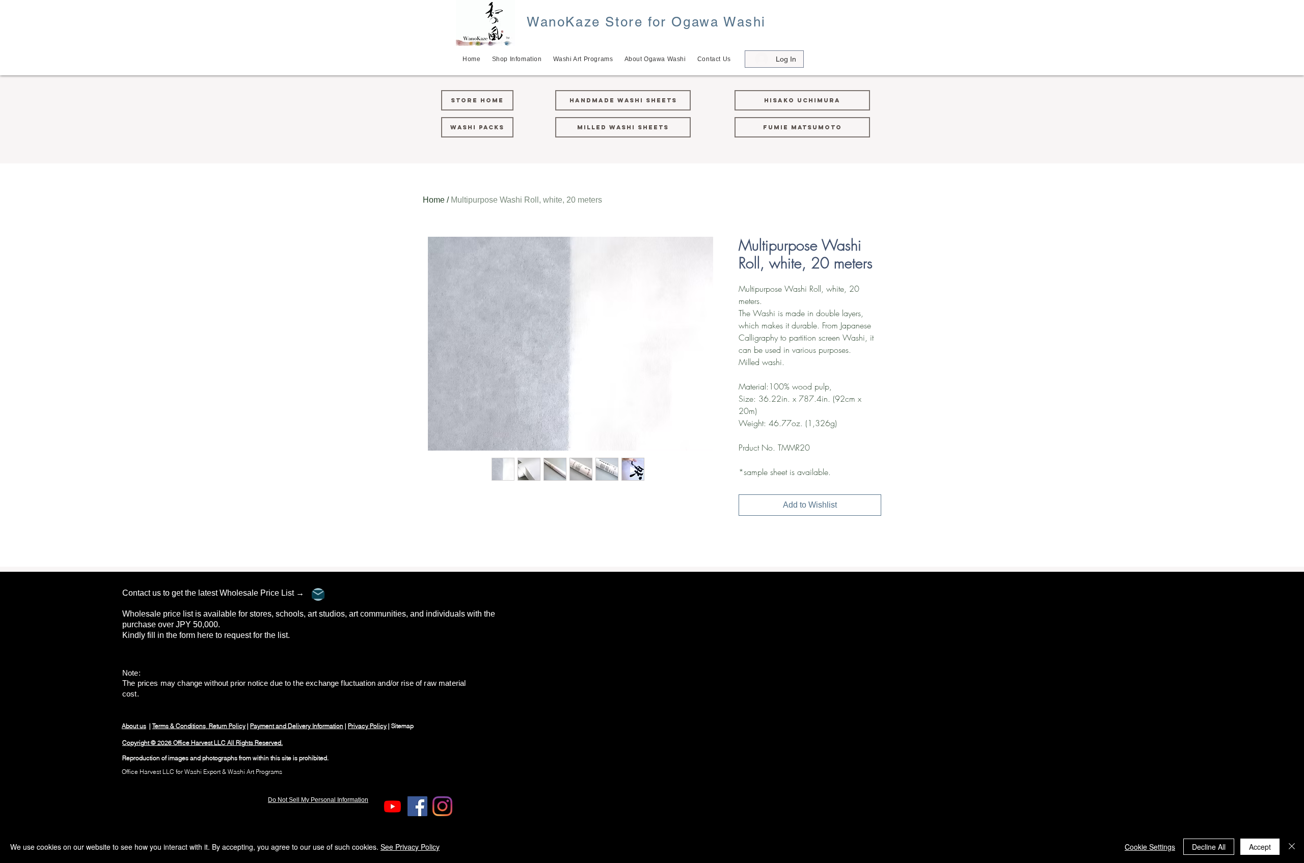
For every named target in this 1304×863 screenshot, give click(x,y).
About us (134, 726)
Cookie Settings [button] (1150, 847)
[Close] (1292, 847)
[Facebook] (417, 806)
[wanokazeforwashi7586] (392, 806)
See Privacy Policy (410, 847)
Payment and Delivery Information (296, 726)
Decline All (1209, 847)
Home (434, 200)
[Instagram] (442, 806)
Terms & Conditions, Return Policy (199, 726)
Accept (1260, 847)
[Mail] (318, 594)
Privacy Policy (367, 726)
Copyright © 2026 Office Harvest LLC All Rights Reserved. (202, 742)
